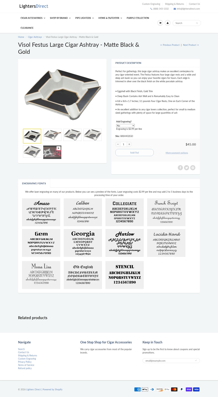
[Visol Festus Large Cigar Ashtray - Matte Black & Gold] (62, 94)
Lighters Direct (33, 389)
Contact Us (194, 4)
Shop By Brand (59, 18)
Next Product (190, 45)
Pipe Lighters (83, 18)
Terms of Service (26, 365)
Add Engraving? (124, 121)
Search (21, 349)
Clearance (27, 27)
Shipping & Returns (174, 4)
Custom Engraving (151, 4)
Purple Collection (138, 18)
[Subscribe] (196, 360)
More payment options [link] (177, 152)
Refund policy (25, 368)
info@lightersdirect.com (188, 8)
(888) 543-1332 (161, 8)
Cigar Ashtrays (35, 37)
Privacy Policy (24, 361)
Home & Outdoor (108, 18)
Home (21, 37)
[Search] (197, 23)
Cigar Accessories (31, 18)
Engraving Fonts (34, 183)
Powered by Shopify (52, 389)
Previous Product (171, 45)
